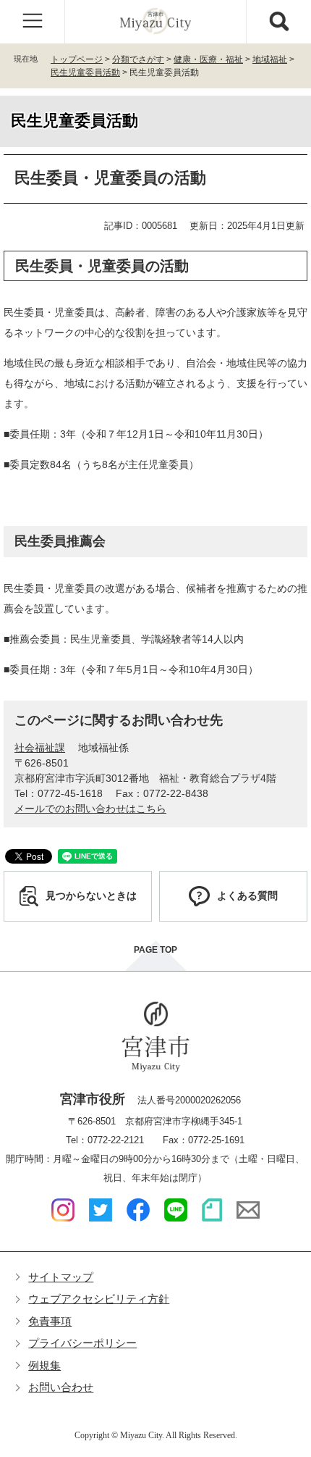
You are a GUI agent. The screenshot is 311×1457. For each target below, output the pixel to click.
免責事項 (50, 1321)
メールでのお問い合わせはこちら (90, 808)
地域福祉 (269, 59)
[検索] (278, 21)
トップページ (77, 59)
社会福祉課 (39, 747)
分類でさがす (138, 59)
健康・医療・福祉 (208, 59)
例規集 (44, 1365)
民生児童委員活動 (85, 72)
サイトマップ (60, 1277)
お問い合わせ (60, 1387)
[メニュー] (32, 21)
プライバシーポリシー (82, 1343)
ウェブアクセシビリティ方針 (98, 1299)
